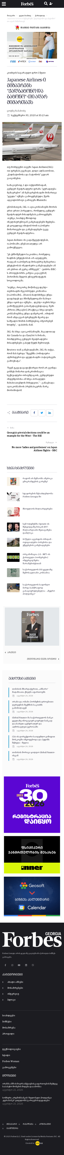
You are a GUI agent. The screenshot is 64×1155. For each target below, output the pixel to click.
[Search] (46, 4)
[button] (4, 4)
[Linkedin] (26, 965)
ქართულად (40, 16)
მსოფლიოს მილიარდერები (38, 509)
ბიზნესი (6, 1022)
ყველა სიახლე (25, 16)
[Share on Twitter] (42, 412)
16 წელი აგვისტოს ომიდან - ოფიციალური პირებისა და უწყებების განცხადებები (38, 542)
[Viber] (33, 965)
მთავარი (11, 16)
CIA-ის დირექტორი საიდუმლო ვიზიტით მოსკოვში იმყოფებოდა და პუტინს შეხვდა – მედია (33, 740)
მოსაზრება (8, 1028)
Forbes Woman (10, 1061)
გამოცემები (9, 1067)
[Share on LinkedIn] (49, 412)
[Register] (51, 4)
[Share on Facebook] (34, 412)
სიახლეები (8, 1015)
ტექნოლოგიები (11, 1049)
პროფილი (8, 1034)
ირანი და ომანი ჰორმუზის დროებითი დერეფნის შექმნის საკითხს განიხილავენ (32, 705)
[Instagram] (12, 965)
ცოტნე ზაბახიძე (16, 111)
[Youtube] (19, 965)
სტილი (6, 1055)
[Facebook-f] (5, 965)
